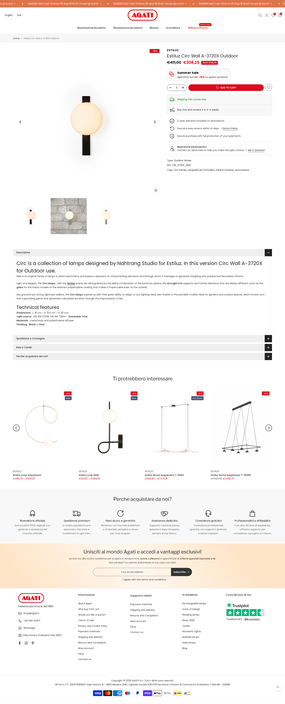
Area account (86, 648)
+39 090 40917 (31, 620)
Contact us (84, 659)
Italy (52, 635)
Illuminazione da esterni (127, 27)
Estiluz (71, 283)
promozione (242, 170)
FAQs (81, 653)
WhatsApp (29, 628)
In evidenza (173, 27)
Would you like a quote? (92, 614)
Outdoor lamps (182, 160)
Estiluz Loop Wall (89, 475)
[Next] (154, 122)
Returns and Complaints (92, 642)
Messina (45, 635)
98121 (58, 635)
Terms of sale (86, 620)
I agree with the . (145, 579)
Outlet (186, 626)
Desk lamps (189, 642)
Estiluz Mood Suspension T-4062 (164, 475)
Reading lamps (190, 614)
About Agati (85, 603)
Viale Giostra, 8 (31, 635)
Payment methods (89, 631)
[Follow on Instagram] (26, 643)
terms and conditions (153, 579)
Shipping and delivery (90, 637)
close (283, 3)
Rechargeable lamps (194, 603)
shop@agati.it (31, 613)
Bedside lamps (190, 637)
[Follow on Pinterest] (32, 643)
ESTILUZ (173, 50)
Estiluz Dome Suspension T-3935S (231, 475)
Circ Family (180, 170)
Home (16, 38)
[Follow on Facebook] (19, 643)
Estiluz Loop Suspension (27, 475)
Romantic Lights (191, 631)
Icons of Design (191, 609)
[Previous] (20, 122)
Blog (184, 648)
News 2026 (188, 620)
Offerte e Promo (199, 27)
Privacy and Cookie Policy (92, 626)
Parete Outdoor (225, 170)
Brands (154, 27)
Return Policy (230, 128)
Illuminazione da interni (91, 27)
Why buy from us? (88, 609)
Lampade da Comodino (201, 170)
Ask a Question (256, 150)
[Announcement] (51, 4)
